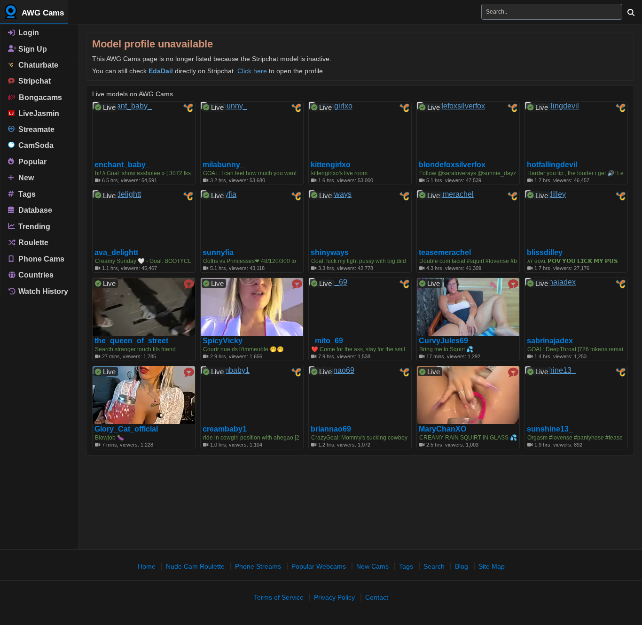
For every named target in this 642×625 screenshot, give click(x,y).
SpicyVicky (223, 341)
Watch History (42, 291)
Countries (35, 275)
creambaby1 (225, 429)
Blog (461, 566)
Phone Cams (40, 258)
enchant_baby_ (122, 165)
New (25, 178)
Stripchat (33, 81)
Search (434, 566)
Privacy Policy (334, 597)
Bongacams (38, 97)
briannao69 (331, 429)
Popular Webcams (318, 566)
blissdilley (545, 252)
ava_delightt (116, 252)
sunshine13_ (550, 429)
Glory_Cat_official (126, 429)
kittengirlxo (331, 165)
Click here (252, 71)
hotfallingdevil (552, 165)
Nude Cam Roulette (195, 566)
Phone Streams (258, 566)
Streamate (35, 129)
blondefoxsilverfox (452, 165)
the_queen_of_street (131, 341)
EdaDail (161, 71)
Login (27, 33)
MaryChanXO (442, 429)
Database (34, 210)
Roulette (32, 243)
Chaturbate (36, 65)
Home (147, 566)
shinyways (330, 252)
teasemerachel (445, 252)
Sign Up (31, 49)
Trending (33, 226)
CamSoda (34, 145)
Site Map (491, 566)
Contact (376, 597)
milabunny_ (223, 165)
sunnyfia (218, 252)
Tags (26, 194)
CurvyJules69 (443, 341)
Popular (31, 161)
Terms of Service (279, 597)
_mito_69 (327, 341)
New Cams (372, 566)
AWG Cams (42, 12)
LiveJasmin (37, 113)
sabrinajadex (550, 341)
